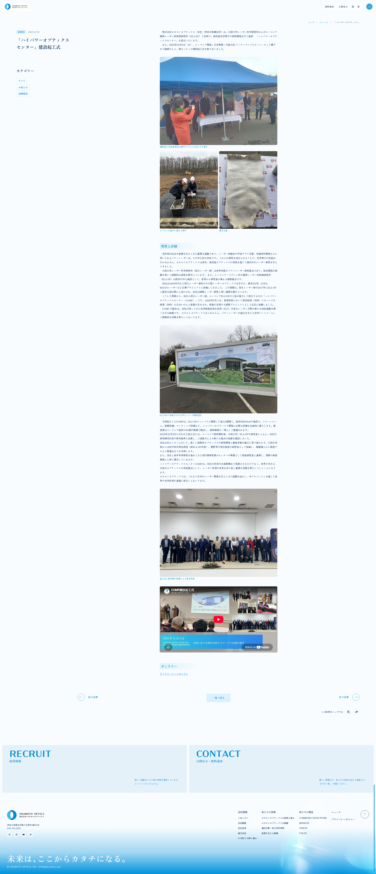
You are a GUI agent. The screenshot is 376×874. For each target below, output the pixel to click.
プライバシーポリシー (343, 819)
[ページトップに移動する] (365, 814)
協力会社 (242, 833)
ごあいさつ (243, 817)
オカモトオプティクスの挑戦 (275, 823)
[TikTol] (30, 834)
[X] (358, 6)
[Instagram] (352, 6)
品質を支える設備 (270, 833)
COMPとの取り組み (247, 838)
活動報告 (23, 93)
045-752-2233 (14, 828)
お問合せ (343, 6)
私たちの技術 (269, 812)
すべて (21, 81)
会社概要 (242, 823)
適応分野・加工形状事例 (273, 828)
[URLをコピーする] (357, 712)
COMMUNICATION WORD (313, 817)
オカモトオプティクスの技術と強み (278, 817)
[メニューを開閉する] (369, 7)
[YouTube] (23, 834)
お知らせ (23, 87)
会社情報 (242, 812)
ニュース (324, 22)
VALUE (303, 833)
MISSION (304, 823)
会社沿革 (242, 828)
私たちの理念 (306, 812)
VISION (303, 828)
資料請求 (329, 6)
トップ (311, 22)
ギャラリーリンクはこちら (174, 674)
